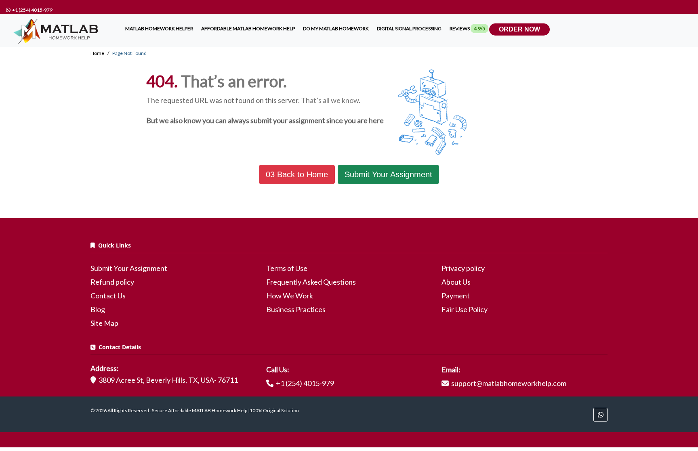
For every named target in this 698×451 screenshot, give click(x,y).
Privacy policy (463, 268)
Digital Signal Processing (409, 28)
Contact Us (108, 295)
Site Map (104, 323)
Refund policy (112, 281)
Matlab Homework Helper (159, 28)
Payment (456, 295)
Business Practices (296, 309)
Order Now (519, 29)
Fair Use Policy (465, 309)
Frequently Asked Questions (311, 281)
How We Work (289, 295)
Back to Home (297, 174)
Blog (97, 309)
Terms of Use (286, 268)
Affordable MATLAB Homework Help (248, 28)
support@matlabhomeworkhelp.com (508, 383)
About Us (456, 281)
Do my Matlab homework (336, 28)
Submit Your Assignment (388, 174)
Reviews (467, 28)
